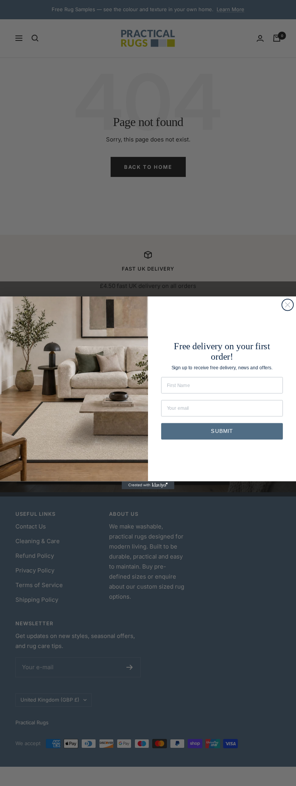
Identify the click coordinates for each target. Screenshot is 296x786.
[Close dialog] (287, 305)
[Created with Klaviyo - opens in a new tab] (148, 485)
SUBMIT (222, 431)
